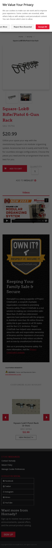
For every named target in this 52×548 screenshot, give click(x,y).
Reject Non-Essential (23, 27)
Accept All (42, 27)
